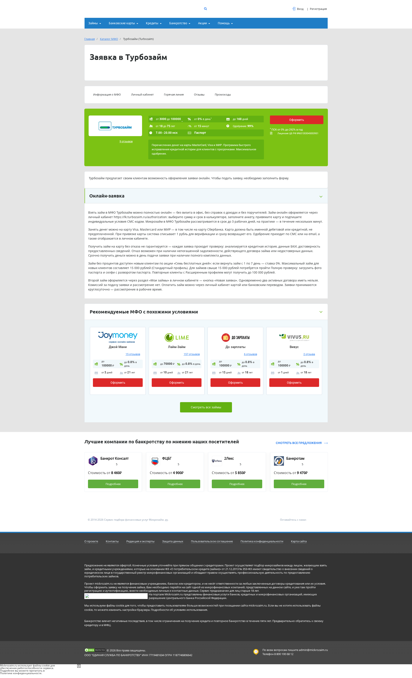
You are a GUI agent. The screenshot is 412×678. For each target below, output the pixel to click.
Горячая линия (174, 94)
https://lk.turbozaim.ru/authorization (140, 217)
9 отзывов (126, 141)
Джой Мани (118, 347)
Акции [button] (202, 23)
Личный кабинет (142, 94)
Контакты (112, 541)
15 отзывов (133, 354)
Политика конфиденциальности (262, 541)
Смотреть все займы (206, 407)
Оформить (296, 120)
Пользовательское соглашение (212, 541)
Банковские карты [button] (122, 23)
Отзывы (199, 94)
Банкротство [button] (178, 23)
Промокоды (223, 94)
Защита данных (172, 541)
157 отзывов (192, 354)
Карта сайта (299, 541)
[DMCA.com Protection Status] (95, 650)
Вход (300, 9)
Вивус (294, 347)
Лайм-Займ (176, 347)
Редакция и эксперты (140, 541)
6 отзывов (250, 354)
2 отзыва (309, 354)
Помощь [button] (224, 23)
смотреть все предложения (299, 443)
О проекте (91, 541)
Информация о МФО (107, 94)
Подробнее (113, 484)
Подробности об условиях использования (179, 610)
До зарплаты (235, 347)
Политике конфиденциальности (20, 673)
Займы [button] (93, 23)
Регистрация (318, 9)
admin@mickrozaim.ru (313, 650)
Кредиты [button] (152, 23)
